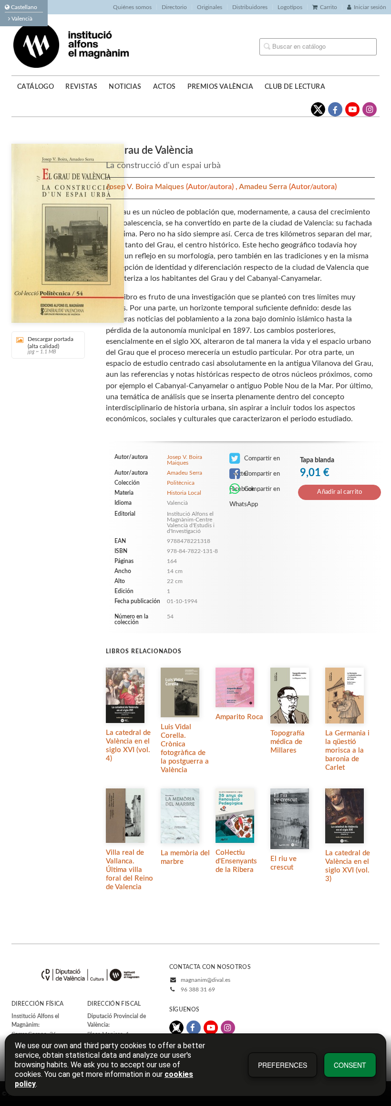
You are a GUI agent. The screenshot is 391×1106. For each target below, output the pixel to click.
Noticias (125, 87)
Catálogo (35, 87)
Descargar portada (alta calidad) (50, 345)
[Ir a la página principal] (71, 44)
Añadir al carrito (339, 492)
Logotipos (290, 7)
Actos (164, 87)
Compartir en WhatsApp (254, 491)
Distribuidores (250, 7)
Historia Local (184, 493)
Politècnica (181, 483)
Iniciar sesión (370, 7)
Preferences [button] (282, 1065)
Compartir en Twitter (254, 461)
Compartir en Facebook (254, 476)
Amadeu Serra (264, 187)
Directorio (174, 7)
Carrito (328, 7)
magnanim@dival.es (205, 980)
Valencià (21, 18)
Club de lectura (295, 87)
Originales (209, 7)
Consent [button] (350, 1065)
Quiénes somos (132, 7)
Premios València (220, 87)
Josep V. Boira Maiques (146, 187)
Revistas (81, 87)
